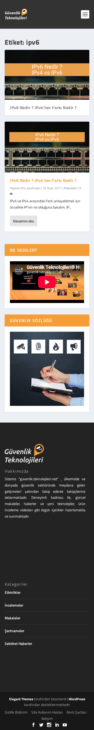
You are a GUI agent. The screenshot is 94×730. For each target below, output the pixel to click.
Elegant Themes (21, 699)
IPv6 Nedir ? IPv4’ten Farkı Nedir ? (43, 107)
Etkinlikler (13, 592)
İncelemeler (14, 605)
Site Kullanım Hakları (47, 712)
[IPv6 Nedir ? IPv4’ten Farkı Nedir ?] (47, 147)
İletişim (47, 718)
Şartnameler (14, 630)
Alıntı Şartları (76, 712)
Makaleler (70, 188)
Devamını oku (23, 221)
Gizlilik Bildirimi (16, 712)
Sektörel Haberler (18, 643)
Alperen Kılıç (18, 188)
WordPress (77, 699)
